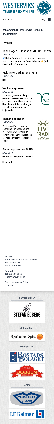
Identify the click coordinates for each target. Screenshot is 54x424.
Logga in (9, 285)
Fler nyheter (8, 162)
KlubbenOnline (21, 282)
